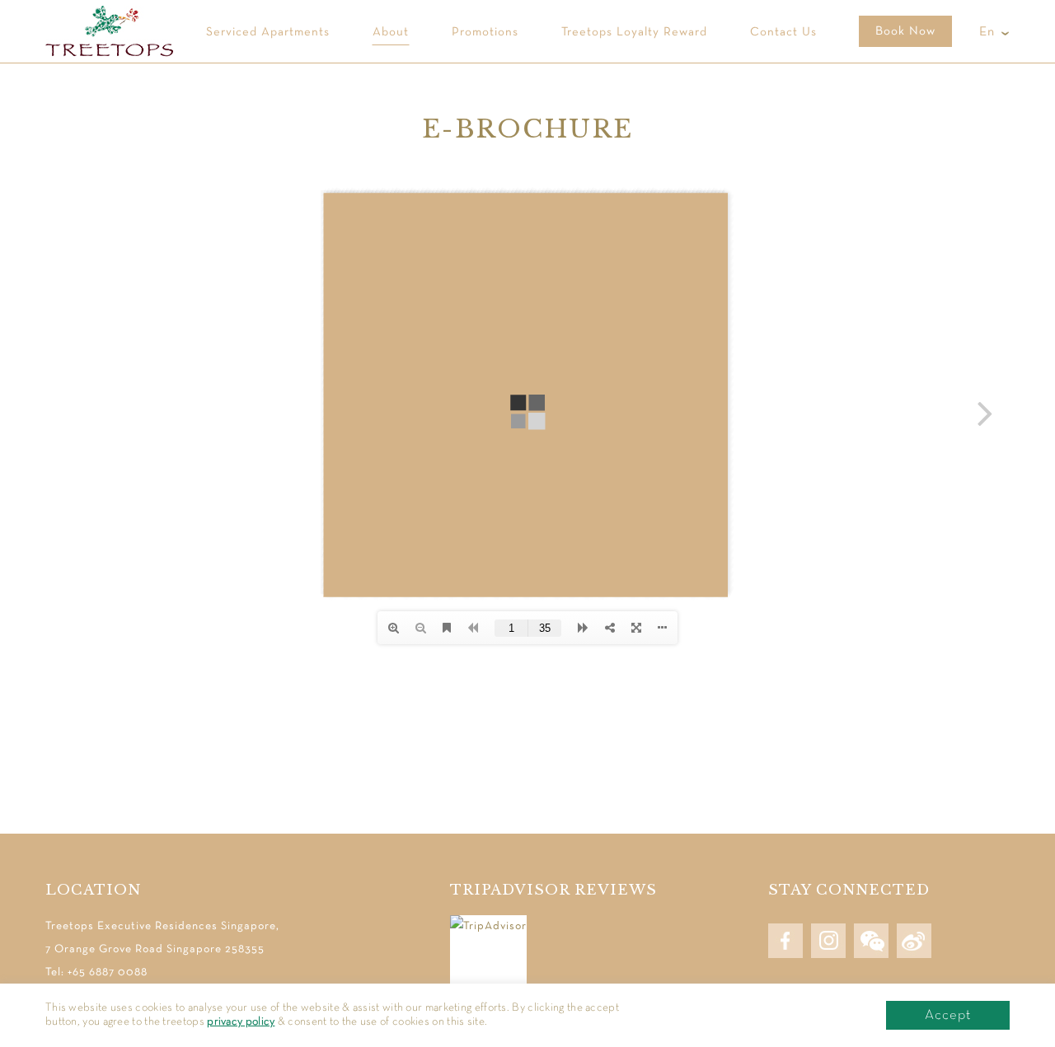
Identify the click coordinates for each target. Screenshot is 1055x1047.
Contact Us (783, 32)
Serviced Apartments (268, 32)
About (391, 32)
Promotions (485, 32)
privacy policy (240, 1022)
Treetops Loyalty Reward (634, 32)
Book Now (905, 31)
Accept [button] (948, 1015)
